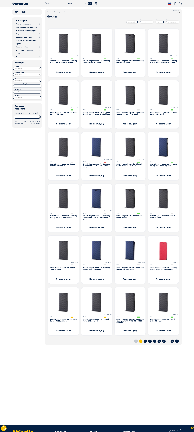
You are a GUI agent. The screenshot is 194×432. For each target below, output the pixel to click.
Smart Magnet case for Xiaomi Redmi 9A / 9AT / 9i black (129, 165)
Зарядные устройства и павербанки (27, 34)
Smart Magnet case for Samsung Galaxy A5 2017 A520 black (63, 216)
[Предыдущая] (136, 341)
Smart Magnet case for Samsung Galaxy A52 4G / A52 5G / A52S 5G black (130, 321)
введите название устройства (28, 113)
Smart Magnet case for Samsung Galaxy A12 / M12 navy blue (163, 165)
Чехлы (66, 12)
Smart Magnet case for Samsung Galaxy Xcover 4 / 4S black (130, 113)
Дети (18, 53)
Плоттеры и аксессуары (26, 30)
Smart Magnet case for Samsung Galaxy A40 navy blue (96, 268)
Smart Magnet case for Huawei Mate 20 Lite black (96, 320)
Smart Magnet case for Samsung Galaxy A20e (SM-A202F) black (63, 61)
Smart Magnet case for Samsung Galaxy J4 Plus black (63, 320)
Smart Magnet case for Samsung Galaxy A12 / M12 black (96, 61)
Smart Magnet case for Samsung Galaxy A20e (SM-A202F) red (163, 268)
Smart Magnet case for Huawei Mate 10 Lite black (62, 165)
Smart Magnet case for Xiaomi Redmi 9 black (129, 216)
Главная (50, 12)
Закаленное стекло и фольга (27, 27)
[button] (27, 68)
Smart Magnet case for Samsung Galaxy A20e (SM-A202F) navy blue (96, 165)
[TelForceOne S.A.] (20, 4)
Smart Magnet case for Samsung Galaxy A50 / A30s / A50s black (163, 61)
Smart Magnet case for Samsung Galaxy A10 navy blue (130, 268)
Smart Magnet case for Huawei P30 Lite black (62, 268)
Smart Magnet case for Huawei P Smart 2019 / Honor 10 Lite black (96, 113)
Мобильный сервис (23, 57)
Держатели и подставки (26, 40)
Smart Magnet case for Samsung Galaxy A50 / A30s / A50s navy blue (96, 217)
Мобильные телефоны (25, 50)
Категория (58, 12)
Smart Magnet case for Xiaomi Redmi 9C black (162, 320)
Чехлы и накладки (23, 24)
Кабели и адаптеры (24, 37)
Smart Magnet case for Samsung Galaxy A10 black (130, 61)
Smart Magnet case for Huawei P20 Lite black (162, 216)
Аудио (18, 44)
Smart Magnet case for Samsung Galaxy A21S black (163, 113)
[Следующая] (179, 13)
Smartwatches (22, 47)
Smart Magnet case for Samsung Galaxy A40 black (63, 113)
